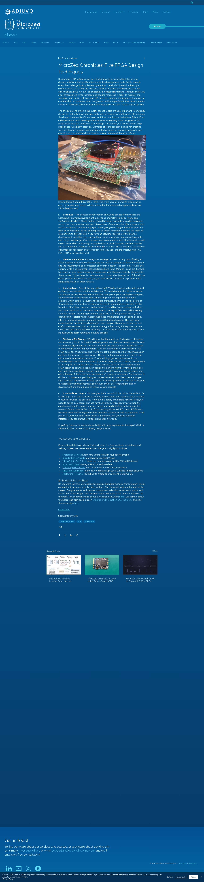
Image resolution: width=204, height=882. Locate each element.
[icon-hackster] (38, 868)
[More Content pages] (124, 12)
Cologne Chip (58, 42)
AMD (15, 42)
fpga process (89, 521)
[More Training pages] (110, 12)
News (106, 42)
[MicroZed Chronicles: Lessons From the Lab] (64, 564)
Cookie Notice (193, 863)
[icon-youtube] (18, 868)
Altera (24, 42)
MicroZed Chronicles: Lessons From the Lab (60, 579)
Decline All (181, 877)
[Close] (201, 877)
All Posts (5, 42)
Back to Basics (94, 42)
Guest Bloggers (156, 42)
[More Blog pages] (147, 12)
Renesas (72, 42)
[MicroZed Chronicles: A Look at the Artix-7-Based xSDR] (102, 565)
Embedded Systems (67, 521)
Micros (116, 42)
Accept (193, 877)
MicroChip (45, 42)
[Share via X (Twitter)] (65, 535)
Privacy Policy (182, 863)
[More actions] (144, 58)
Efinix (82, 42)
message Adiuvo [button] (30, 850)
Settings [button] (170, 877)
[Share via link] (77, 535)
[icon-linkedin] (9, 868)
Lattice (33, 42)
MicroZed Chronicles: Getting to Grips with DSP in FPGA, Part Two (140, 579)
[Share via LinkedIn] (71, 535)
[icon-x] (28, 868)
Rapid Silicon (172, 42)
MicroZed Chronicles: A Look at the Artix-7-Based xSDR (102, 579)
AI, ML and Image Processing (134, 42)
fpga (79, 521)
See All (154, 551)
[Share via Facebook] (59, 535)
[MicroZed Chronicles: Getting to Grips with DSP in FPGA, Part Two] (140, 564)
